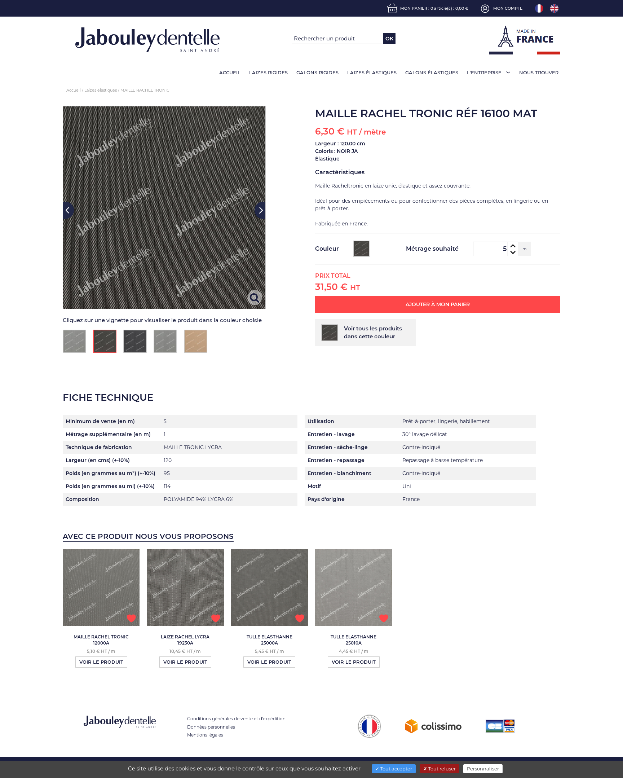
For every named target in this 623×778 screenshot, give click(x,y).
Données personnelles (211, 727)
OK (389, 38)
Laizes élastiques (372, 72)
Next (260, 210)
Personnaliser (483, 769)
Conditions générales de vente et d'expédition (236, 718)
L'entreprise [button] (484, 72)
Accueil (229, 72)
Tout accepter (395, 769)
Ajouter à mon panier (438, 304)
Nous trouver (538, 72)
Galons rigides (317, 72)
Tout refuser (441, 769)
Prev (68, 210)
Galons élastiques (431, 72)
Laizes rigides (268, 72)
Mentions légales (205, 735)
